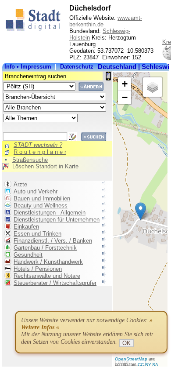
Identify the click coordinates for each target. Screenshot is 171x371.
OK (126, 343)
